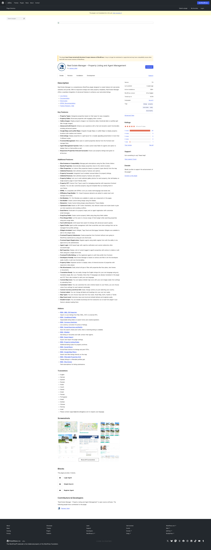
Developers (89, 531)
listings (145, 104)
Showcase (49, 525)
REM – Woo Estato (66, 362)
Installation (79, 75)
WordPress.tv (90, 533)
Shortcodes (63, 101)
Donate (129, 531)
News (8, 528)
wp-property (149, 110)
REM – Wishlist (65, 332)
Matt (168, 528)
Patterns (48, 533)
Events (128, 528)
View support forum (130, 159)
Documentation (64, 98)
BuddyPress (170, 533)
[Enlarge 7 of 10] (96, 449)
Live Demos (63, 96)
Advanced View (129, 115)
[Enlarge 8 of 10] (117, 423)
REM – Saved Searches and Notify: (71, 327)
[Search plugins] (24, 18)
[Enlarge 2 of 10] (75, 436)
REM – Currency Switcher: (68, 322)
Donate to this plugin (131, 176)
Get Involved (129, 525)
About (8, 525)
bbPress (169, 531)
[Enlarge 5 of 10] (96, 423)
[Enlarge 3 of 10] (75, 447)
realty (151, 107)
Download (149, 67)
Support (151, 75)
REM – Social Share (66, 347)
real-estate (146, 107)
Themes (48, 528)
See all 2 (151, 100)
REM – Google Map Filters (68, 352)
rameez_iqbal (73, 68)
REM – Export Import (66, 337)
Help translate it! (117, 13)
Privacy (9, 533)
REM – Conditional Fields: (68, 317)
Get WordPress (203, 3)
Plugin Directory (11, 8)
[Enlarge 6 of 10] (96, 437)
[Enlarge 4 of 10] (75, 458)
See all (151, 145)
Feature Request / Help (67, 106)
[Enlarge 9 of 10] (117, 447)
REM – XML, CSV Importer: (68, 312)
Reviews (70, 75)
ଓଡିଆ (23, 541)
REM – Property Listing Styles (69, 342)
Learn (87, 525)
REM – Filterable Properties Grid (70, 357)
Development (91, 75)
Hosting (9, 531)
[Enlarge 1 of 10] (75, 423)
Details (61, 75)
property (150, 104)
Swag (128, 533)
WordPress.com (171, 525)
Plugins (48, 531)
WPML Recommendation (67, 103)
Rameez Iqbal (65, 508)
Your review (128, 145)
